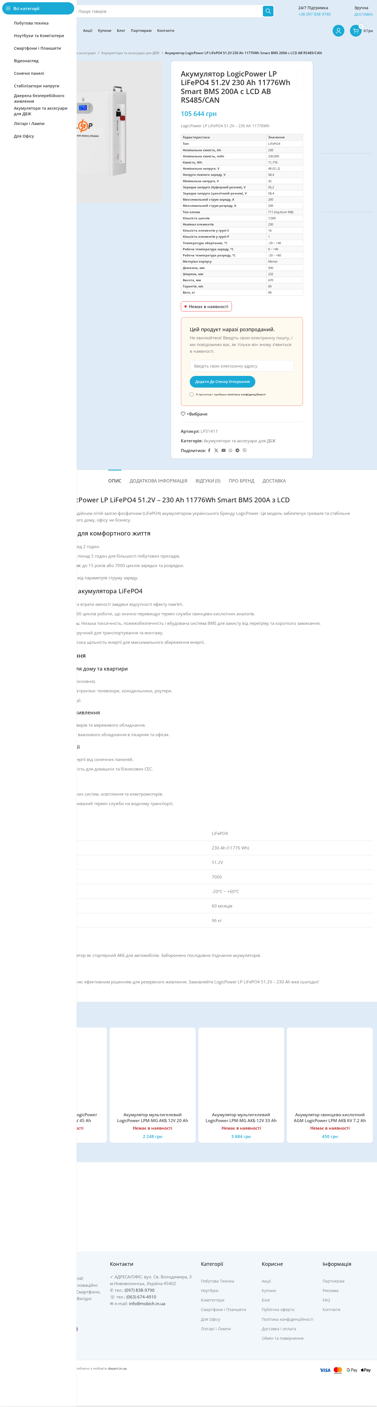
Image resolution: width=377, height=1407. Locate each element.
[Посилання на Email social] (223, 450)
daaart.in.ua (117, 1368)
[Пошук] (268, 11)
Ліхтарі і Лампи (216, 1328)
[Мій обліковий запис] (338, 30)
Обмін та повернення (283, 1338)
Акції (266, 1280)
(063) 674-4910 (141, 1297)
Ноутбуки (209, 1290)
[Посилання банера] (347, 103)
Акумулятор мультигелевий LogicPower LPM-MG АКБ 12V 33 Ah (241, 1117)
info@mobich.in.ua (147, 1303)
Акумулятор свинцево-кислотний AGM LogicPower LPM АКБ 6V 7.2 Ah (330, 1117)
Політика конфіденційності (287, 1319)
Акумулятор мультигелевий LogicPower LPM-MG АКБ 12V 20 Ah (152, 1117)
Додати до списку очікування (222, 381)
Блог (266, 1300)
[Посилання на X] (216, 450)
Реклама (330, 1290)
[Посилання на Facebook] (209, 450)
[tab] (114, 478)
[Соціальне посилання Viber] (244, 450)
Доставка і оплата (279, 1328)
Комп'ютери (212, 1300)
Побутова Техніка (217, 1280)
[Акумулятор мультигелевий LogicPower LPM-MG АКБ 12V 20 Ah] (152, 1070)
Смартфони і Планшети (223, 1309)
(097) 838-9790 (140, 1290)
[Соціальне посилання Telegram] (237, 450)
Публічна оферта (278, 1309)
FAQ (326, 1300)
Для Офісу (210, 1319)
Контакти (331, 1309)
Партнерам (333, 1280)
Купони (269, 1290)
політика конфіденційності (246, 394)
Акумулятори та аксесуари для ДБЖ (130, 53)
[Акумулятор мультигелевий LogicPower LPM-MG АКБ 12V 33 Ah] (241, 1070)
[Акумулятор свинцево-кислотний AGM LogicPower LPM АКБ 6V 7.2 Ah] (330, 1070)
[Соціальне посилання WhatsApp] (230, 450)
